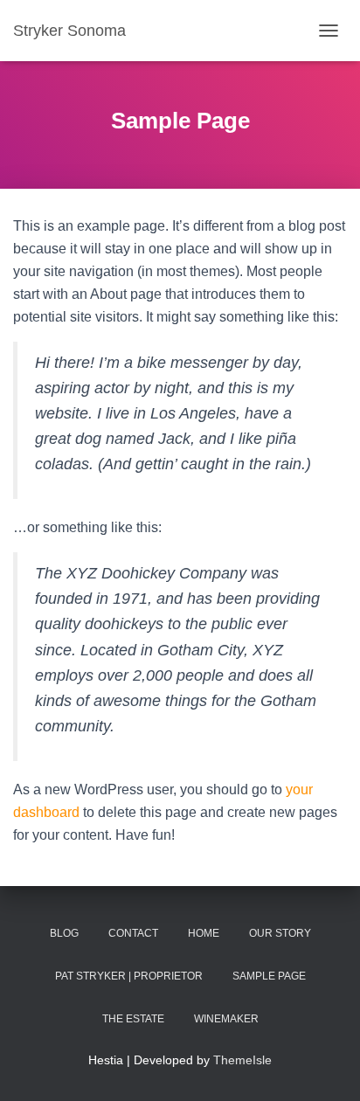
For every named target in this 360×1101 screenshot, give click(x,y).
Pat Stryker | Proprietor (129, 976)
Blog (64, 933)
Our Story (280, 933)
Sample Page (269, 976)
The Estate (133, 1019)
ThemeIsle (242, 1060)
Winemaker (226, 1019)
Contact (133, 933)
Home (203, 933)
